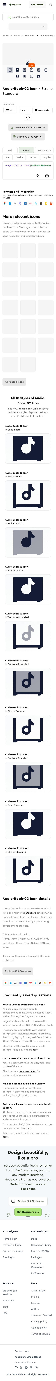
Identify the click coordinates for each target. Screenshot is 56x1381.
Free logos (8, 1257)
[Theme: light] (51, 4)
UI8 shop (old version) (10, 1292)
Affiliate (38, 1290)
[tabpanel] (28, 170)
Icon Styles (8, 1300)
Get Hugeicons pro (28, 1212)
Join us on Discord (41, 1315)
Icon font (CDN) (40, 1251)
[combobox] (28, 26)
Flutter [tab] (33, 157)
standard (29, 35)
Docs (8, 197)
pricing (21, 195)
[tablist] (28, 153)
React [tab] (26, 150)
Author (35, 1309)
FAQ (4, 1313)
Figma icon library (12, 1251)
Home (5, 35)
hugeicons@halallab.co (28, 1357)
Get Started (37, 4)
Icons (17, 35)
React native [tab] (44, 150)
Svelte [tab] (19, 157)
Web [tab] (10, 150)
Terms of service (40, 1334)
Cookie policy (39, 1327)
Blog (5, 1306)
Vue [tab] (7, 157)
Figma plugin (9, 1239)
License (35, 1303)
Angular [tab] (47, 157)
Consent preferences (25, 1362)
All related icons (14, 382)
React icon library (41, 1245)
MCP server (37, 1273)
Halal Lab (21, 1374)
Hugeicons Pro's (24, 956)
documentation (27, 1071)
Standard (31, 913)
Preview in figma (11, 1245)
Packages (36, 1257)
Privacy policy (39, 1321)
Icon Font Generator (37, 1265)
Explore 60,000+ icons (18, 971)
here (35, 1049)
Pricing (35, 1297)
